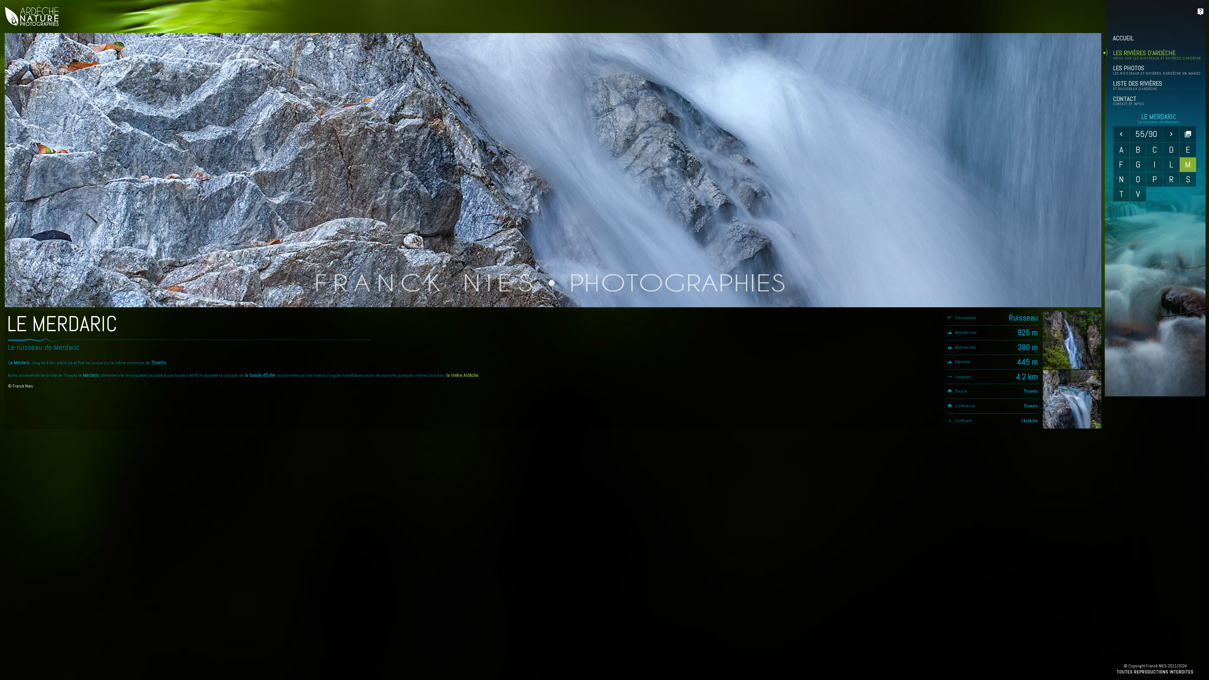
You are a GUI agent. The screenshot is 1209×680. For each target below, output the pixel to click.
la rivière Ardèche (462, 375)
